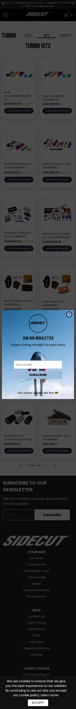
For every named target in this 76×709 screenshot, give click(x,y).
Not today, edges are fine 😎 (38, 393)
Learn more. (50, 695)
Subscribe (38, 375)
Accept (38, 702)
